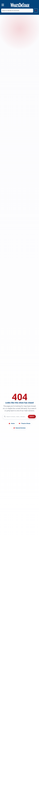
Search (32, 416)
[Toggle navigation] (1, 4)
